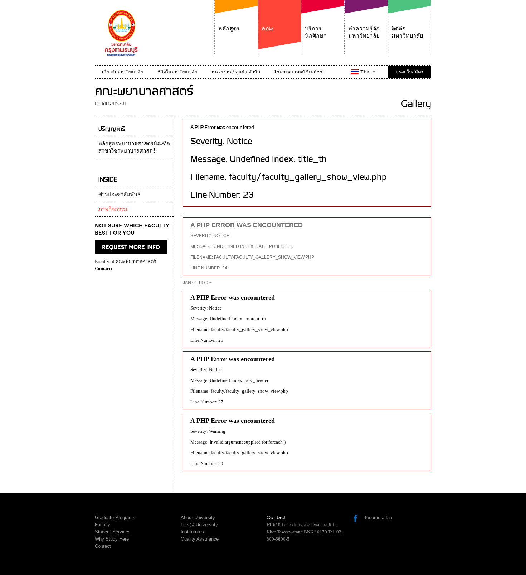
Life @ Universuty (199, 524)
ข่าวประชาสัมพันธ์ (119, 194)
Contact (103, 546)
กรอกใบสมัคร (410, 72)
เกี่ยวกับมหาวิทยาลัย (122, 72)
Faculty (102, 524)
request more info (131, 247)
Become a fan (377, 517)
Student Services (113, 532)
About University (198, 517)
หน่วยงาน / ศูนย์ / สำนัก (235, 72)
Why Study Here (112, 539)
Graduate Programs (115, 517)
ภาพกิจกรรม (112, 209)
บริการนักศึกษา (316, 32)
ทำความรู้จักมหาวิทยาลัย (364, 32)
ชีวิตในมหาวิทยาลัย (177, 72)
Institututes (192, 532)
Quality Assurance (200, 539)
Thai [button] (366, 72)
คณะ (268, 28)
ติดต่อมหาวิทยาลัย (407, 32)
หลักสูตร (229, 28)
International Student (299, 72)
